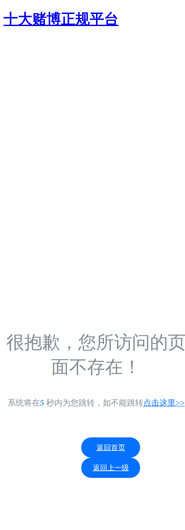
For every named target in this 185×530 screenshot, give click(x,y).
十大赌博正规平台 (61, 19)
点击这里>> (164, 402)
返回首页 (111, 447)
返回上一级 (111, 468)
